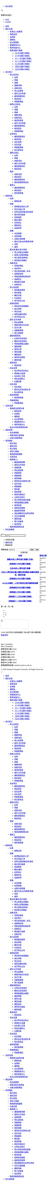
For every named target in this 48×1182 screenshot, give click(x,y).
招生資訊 (17, 145)
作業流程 (13, 457)
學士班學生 (14, 75)
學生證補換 (18, 322)
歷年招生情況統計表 (22, 389)
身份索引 (9, 72)
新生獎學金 (18, 150)
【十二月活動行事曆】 (23, 61)
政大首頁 (9, 6)
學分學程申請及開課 (22, 500)
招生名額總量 (19, 516)
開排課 (17, 489)
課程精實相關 (19, 462)
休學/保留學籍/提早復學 (23, 212)
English (8, 22)
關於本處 (9, 29)
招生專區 (17, 387)
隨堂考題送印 (19, 494)
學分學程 (13, 449)
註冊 (16, 77)
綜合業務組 (14, 42)
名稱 (20, 556)
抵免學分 (17, 268)
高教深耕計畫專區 (17, 435)
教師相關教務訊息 (21, 182)
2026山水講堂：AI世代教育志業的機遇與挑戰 (20, 583)
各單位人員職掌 (16, 32)
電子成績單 (18, 333)
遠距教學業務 (19, 511)
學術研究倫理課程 (21, 306)
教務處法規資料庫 (17, 408)
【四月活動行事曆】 (22, 67)
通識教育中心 (15, 45)
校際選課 (17, 236)
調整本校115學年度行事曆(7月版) (20, 559)
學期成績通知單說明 (22, 276)
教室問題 (17, 492)
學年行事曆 (14, 451)
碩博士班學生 (15, 104)
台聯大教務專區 (16, 438)
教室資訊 (17, 99)
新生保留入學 (19, 209)
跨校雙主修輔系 (20, 260)
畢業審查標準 (19, 290)
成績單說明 (18, 274)
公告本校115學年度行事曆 (20, 568)
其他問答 (17, 524)
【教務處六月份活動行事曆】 (20, 564)
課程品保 (17, 354)
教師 (11, 171)
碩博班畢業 (18, 120)
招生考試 (17, 484)
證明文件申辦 (19, 465)
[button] (2, 11)
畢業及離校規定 (20, 314)
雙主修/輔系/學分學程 (18, 250)
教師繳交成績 (19, 282)
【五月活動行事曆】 (22, 69)
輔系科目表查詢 (20, 341)
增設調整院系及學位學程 (24, 513)
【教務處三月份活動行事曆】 (20, 592)
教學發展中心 (15, 48)
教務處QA (14, 459)
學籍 (16, 80)
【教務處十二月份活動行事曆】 (20, 597)
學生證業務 (18, 470)
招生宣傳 (17, 142)
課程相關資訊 (19, 96)
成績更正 (17, 279)
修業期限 (17, 217)
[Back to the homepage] (15, 628)
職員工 (12, 185)
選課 (16, 83)
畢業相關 (17, 478)
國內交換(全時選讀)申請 (23, 241)
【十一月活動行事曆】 (23, 58)
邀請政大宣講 (19, 373)
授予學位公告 (19, 301)
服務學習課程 (19, 508)
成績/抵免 (18, 88)
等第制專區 (18, 266)
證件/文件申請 (19, 93)
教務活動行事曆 (16, 50)
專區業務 (9, 430)
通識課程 (17, 486)
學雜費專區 (18, 101)
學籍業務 (17, 473)
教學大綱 (17, 349)
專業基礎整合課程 (21, 344)
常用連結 (9, 441)
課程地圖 (17, 360)
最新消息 (13, 446)
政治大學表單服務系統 (19, 427)
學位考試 (17, 311)
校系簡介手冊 (19, 376)
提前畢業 (17, 293)
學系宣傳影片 (19, 379)
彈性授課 (17, 352)
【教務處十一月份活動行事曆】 (20, 601)
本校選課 (17, 233)
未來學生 (13, 134)
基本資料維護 (19, 215)
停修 (16, 244)
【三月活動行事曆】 (22, 64)
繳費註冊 (17, 201)
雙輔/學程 (18, 85)
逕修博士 (17, 223)
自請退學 (17, 228)
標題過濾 (4, 550)
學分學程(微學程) (21, 258)
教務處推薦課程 (16, 454)
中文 (7, 20)
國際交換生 (14, 153)
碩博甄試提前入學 (21, 206)
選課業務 (17, 476)
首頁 (7, 26)
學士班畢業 (18, 91)
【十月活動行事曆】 (22, 56)
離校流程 (17, 295)
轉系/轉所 (18, 220)
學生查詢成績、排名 (22, 271)
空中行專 (17, 328)
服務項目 (9, 196)
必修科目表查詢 (20, 338)
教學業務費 (18, 193)
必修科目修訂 (19, 497)
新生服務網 (14, 433)
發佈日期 (43, 556)
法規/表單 (9, 406)
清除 (37, 550)
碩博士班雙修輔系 (21, 255)
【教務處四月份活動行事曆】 (20, 588)
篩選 (31, 550)
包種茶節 (17, 381)
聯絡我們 (4, 635)
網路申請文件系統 (21, 325)
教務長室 (13, 34)
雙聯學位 (17, 225)
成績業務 (17, 467)
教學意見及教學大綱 (22, 481)
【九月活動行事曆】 (22, 53)
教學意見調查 (19, 357)
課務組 (12, 40)
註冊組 (12, 37)
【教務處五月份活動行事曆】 (20, 579)
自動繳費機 (18, 330)
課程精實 (17, 346)
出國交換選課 (19, 239)
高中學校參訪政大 (21, 371)
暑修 (16, 247)
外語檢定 (17, 298)
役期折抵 (17, 284)
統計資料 (13, 443)
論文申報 (17, 309)
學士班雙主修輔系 (21, 252)
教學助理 (17, 505)
